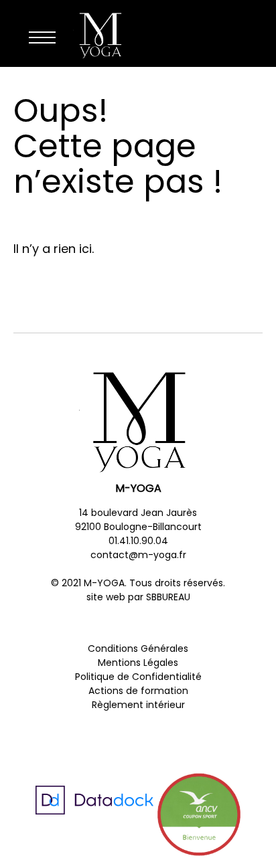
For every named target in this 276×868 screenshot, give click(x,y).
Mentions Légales (138, 662)
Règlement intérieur (138, 704)
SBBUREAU (168, 597)
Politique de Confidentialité (138, 676)
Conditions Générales (138, 648)
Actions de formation (138, 690)
